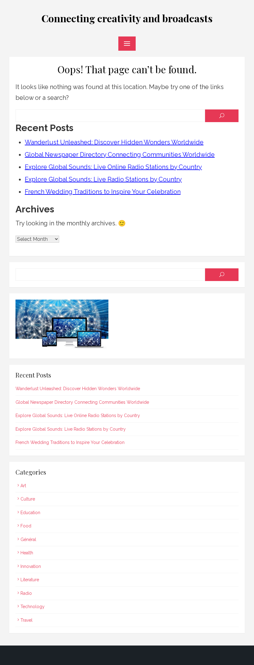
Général (28, 539)
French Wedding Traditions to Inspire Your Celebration (103, 191)
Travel (26, 620)
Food (25, 525)
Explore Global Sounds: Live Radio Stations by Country (103, 179)
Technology (32, 606)
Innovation (30, 566)
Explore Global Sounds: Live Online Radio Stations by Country (113, 167)
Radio (26, 593)
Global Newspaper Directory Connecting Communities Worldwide (120, 154)
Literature (29, 579)
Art (23, 485)
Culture (27, 499)
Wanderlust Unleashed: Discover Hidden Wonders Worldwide (114, 142)
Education (30, 512)
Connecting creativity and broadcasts (127, 18)
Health (26, 552)
